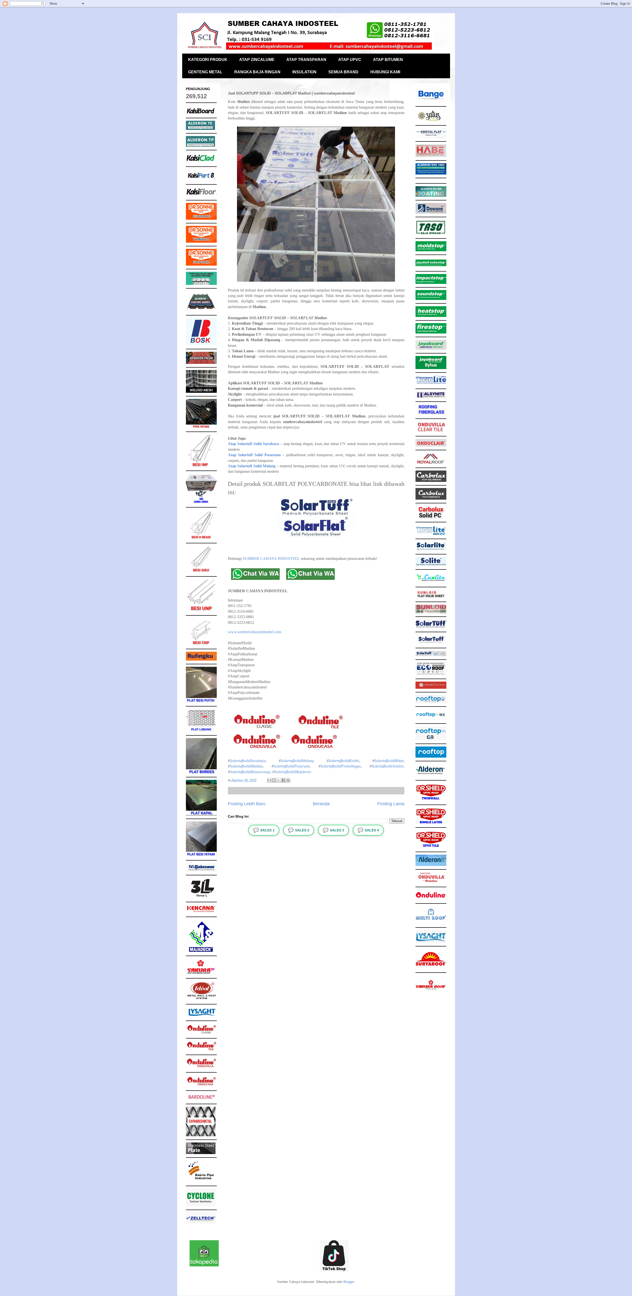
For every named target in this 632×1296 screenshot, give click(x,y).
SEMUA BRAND (343, 72)
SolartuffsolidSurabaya (248, 761)
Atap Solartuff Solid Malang (252, 466)
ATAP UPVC (349, 60)
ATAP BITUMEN (388, 60)
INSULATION (304, 72)
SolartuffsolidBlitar (388, 761)
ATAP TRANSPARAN (306, 60)
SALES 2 (298, 830)
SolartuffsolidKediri (344, 761)
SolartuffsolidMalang (297, 761)
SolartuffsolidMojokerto (292, 772)
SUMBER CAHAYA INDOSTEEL (271, 558)
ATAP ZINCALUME (257, 60)
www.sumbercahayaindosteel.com (254, 632)
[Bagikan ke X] (278, 780)
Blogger (348, 1282)
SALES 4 (368, 830)
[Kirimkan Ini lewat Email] (269, 780)
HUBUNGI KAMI (385, 72)
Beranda (321, 803)
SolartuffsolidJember (387, 766)
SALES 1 (264, 830)
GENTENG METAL (205, 72)
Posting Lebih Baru (246, 803)
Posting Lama (390, 803)
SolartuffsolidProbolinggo (340, 766)
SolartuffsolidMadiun (246, 766)
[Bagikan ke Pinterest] (288, 780)
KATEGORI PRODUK (207, 60)
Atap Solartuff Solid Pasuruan (254, 455)
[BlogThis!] (274, 780)
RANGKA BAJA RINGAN (257, 72)
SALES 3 (333, 830)
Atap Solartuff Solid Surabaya (253, 444)
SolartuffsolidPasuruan (292, 766)
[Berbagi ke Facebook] (283, 780)
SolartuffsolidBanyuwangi (250, 772)
